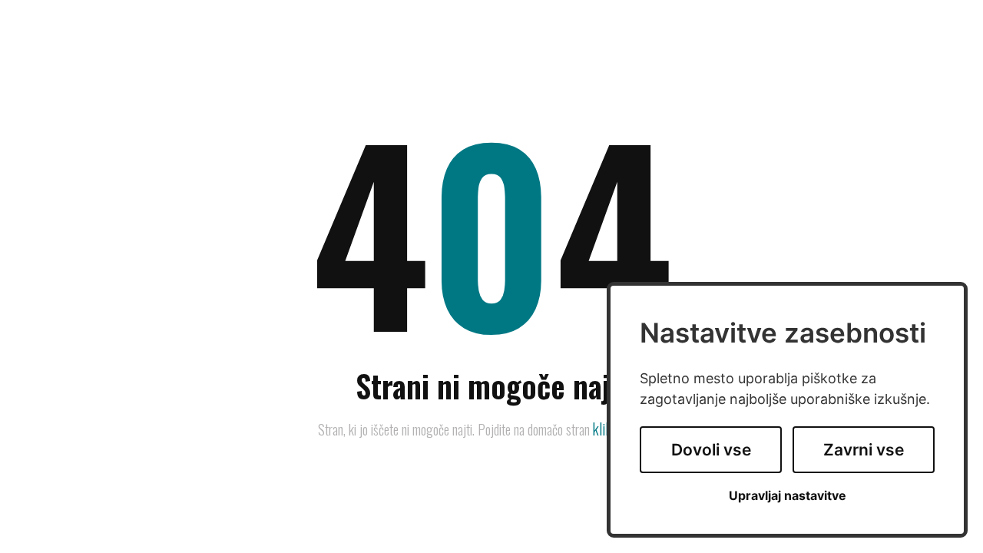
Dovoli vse (711, 449)
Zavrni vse (863, 449)
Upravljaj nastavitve (787, 495)
